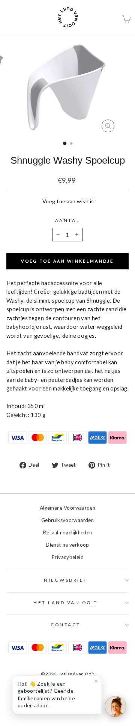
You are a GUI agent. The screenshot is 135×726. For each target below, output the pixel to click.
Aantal (67, 220)
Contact (66, 624)
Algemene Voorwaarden (67, 508)
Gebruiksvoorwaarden (67, 520)
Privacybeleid (67, 557)
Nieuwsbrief (65, 580)
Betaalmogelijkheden (67, 532)
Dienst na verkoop (67, 545)
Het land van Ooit (65, 602)
